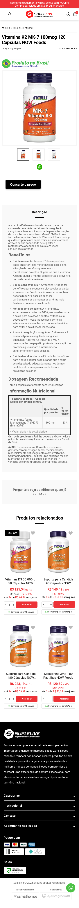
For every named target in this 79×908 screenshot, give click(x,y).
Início (7, 28)
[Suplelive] (39, 14)
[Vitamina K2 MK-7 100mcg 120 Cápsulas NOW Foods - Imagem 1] (23, 154)
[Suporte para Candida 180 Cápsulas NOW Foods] (20, 666)
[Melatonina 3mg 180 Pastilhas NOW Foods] (58, 666)
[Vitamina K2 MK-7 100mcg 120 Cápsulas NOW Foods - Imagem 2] (39, 154)
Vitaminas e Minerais (23, 28)
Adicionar (26, 605)
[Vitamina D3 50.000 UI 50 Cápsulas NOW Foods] (20, 572)
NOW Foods (71, 48)
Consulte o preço (23, 184)
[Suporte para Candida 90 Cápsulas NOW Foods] (58, 571)
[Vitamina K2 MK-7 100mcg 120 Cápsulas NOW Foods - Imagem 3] (54, 154)
